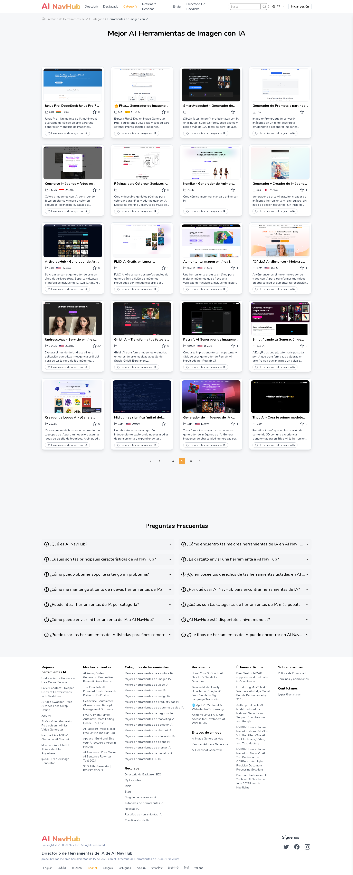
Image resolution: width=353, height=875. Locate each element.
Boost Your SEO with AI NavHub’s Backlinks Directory (207, 677)
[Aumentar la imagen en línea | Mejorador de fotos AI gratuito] (211, 241)
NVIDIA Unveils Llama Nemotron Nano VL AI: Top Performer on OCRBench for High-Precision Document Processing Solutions (250, 759)
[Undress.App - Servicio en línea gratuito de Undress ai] (72, 318)
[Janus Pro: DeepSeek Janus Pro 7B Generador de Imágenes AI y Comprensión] (72, 85)
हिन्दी (186, 868)
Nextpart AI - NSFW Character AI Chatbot (55, 737)
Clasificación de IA (137, 820)
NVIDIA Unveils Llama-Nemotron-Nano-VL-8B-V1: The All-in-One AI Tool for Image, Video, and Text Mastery (252, 735)
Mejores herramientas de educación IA (150, 736)
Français (107, 868)
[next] (200, 461)
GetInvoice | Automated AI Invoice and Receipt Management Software (98, 705)
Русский (141, 868)
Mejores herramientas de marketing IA (149, 719)
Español (92, 868)
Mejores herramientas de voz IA (145, 690)
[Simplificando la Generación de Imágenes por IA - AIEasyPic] (280, 318)
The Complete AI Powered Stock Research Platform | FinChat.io (99, 691)
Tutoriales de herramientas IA (144, 803)
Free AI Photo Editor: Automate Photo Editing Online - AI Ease (98, 719)
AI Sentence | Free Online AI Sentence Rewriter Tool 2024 (99, 757)
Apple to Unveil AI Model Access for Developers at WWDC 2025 (208, 719)
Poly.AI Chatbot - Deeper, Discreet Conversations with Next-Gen (57, 692)
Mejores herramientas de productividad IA (152, 702)
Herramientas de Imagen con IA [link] (127, 19)
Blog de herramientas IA (140, 797)
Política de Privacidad (292, 673)
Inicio (128, 786)
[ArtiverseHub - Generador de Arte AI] (72, 241)
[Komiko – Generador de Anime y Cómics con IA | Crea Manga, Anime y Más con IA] (211, 163)
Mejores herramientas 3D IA (143, 759)
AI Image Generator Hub (207, 739)
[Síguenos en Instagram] (307, 847)
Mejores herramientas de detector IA (148, 725)
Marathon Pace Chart (197, 757)
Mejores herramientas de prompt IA (148, 748)
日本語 (61, 868)
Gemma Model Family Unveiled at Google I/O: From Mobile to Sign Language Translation (207, 693)
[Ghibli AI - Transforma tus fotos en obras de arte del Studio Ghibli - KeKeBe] (142, 318)
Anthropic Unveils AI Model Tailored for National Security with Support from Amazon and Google (250, 713)
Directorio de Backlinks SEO (143, 774)
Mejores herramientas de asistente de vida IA (154, 708)
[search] (264, 6)
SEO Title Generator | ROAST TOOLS (97, 768)
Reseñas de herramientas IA (143, 814)
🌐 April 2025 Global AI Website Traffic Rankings (208, 707)
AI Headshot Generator (207, 750)
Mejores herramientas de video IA (146, 685)
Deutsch (76, 868)
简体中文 (157, 868)
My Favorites (133, 780)
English (48, 868)
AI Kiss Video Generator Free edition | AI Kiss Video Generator (57, 726)
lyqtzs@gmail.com (289, 694)
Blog (128, 792)
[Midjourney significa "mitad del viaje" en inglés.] (142, 396)
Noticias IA (132, 809)
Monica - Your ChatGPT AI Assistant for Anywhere (56, 749)
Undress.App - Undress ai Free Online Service (58, 680)
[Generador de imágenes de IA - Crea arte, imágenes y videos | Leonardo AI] (211, 396)
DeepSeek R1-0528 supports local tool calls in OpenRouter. (252, 677)
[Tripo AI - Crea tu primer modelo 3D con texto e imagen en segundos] (280, 396)
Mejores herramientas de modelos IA (148, 753)
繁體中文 (173, 868)
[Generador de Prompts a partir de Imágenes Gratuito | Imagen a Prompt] (280, 85)
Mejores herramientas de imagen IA (148, 679)
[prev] (150, 461)
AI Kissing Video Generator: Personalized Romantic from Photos (98, 677)
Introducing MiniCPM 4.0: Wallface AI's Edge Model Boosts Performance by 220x (253, 693)
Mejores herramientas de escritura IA (149, 673)
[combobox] (278, 6)
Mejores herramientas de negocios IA (149, 713)
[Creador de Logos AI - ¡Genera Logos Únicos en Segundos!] (72, 396)
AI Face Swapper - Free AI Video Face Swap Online (56, 706)
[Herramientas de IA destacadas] (116, 106)
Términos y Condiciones (293, 679)
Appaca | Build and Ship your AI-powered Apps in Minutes (99, 743)
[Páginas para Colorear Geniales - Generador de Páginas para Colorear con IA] (142, 163)
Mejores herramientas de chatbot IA (148, 730)
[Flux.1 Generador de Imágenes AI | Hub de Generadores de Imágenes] (142, 85)
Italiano (198, 868)
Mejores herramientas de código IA (147, 696)
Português (124, 868)
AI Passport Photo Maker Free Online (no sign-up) (99, 731)
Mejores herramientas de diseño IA (147, 742)
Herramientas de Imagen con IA (69, 133)
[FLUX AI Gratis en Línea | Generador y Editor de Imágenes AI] (142, 241)
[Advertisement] (176, 54)
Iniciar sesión (300, 6)
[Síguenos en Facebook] (297, 847)
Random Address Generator (210, 744)
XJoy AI (46, 716)
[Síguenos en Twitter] (286, 847)
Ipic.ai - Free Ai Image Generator (55, 761)
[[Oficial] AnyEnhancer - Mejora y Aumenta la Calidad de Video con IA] (280, 241)
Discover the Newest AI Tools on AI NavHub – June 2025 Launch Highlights (251, 781)
